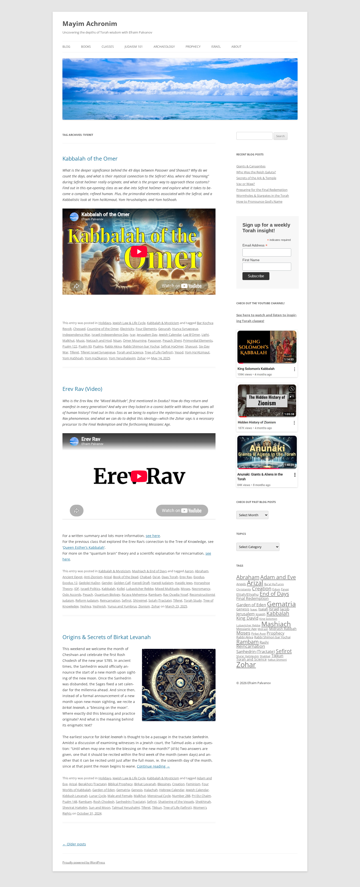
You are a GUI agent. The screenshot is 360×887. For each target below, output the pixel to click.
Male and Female (120, 796)
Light (205, 334)
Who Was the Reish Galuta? (256, 172)
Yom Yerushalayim (122, 358)
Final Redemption (252, 598)
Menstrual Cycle (159, 796)
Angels (241, 584)
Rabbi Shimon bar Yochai (141, 346)
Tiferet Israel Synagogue (98, 352)
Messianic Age (246, 629)
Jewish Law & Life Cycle (129, 323)
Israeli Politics (90, 588)
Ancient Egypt (72, 577)
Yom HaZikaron (96, 358)
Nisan (117, 340)
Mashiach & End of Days (149, 571)
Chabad (145, 577)
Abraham (201, 571)
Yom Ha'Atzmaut (197, 352)
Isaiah (263, 609)
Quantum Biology (107, 594)
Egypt (285, 589)
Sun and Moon (99, 807)
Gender (107, 583)
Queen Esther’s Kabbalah (83, 547)
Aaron (189, 571)
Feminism (193, 784)
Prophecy (193, 47)
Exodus (198, 577)
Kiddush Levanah (75, 796)
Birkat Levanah (145, 784)
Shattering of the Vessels (176, 801)
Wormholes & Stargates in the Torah (262, 195)
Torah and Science (130, 352)
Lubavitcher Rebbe (140, 588)
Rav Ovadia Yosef (175, 594)
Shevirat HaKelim (74, 807)
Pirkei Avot (258, 633)
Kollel (121, 588)
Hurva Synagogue (185, 329)
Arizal (108, 577)
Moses (185, 588)
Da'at (156, 577)
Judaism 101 (134, 47)
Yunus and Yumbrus (122, 606)
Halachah (151, 790)
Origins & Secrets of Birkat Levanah (106, 637)
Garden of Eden (103, 790)
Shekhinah (203, 801)
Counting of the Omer (103, 329)
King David (247, 618)
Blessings (164, 784)
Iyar (132, 334)
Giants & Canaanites (250, 166)
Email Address (254, 245)
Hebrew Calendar (171, 790)
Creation (178, 784)
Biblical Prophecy (120, 784)
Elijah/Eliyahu (247, 594)
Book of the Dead (125, 577)
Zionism (144, 606)
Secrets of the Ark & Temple (256, 178)
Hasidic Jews (183, 583)
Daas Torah (170, 577)
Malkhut (68, 340)
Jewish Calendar (170, 334)
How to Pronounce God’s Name (259, 201)
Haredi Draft (141, 583)
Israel (216, 47)
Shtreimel (140, 600)
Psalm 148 (69, 801)
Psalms (98, 346)
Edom (276, 589)
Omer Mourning (134, 340)
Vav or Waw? (245, 184)
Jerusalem (245, 614)
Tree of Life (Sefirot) (159, 352)
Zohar (141, 358)
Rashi (264, 642)
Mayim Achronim (89, 23)
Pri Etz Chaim (201, 796)
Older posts (74, 844)
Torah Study (193, 600)
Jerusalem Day (147, 334)
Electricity (127, 329)
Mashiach (276, 623)
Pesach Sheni (172, 340)
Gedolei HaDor (89, 583)
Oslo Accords (71, 594)
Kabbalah (108, 588)
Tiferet (74, 352)
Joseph (260, 614)
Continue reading (153, 766)
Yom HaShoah (72, 358)
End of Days (274, 593)
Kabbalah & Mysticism (163, 323)
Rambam (155, 594)
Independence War (76, 334)
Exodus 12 (69, 583)
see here (153, 535)
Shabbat (265, 656)
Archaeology (164, 47)
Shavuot (191, 346)
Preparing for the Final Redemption (262, 189)
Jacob (284, 609)
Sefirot (127, 600)
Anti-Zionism (93, 577)
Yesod (179, 352)
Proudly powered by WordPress (83, 862)
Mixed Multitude (167, 588)
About (236, 47)
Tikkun (157, 807)
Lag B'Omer (191, 334)
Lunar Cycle (97, 796)
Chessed (79, 329)
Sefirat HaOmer (172, 346)
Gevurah (164, 329)
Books (86, 47)
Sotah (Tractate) (160, 600)
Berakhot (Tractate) (92, 784)
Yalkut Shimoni (277, 659)
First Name (251, 260)
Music (80, 340)
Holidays (104, 323)
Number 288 (181, 796)
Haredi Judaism (162, 583)
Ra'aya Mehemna (134, 594)
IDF (76, 588)
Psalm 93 (85, 346)
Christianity (243, 589)
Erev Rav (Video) (82, 388)
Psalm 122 (69, 346)
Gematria (123, 790)
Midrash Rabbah (283, 628)
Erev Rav (186, 577)
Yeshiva (85, 606)
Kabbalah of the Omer (90, 158)
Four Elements (146, 329)
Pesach (88, 594)
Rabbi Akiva (113, 346)
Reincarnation (110, 600)
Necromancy (201, 588)
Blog (66, 47)
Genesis (137, 790)
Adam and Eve (278, 577)
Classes (108, 47)
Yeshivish (99, 606)
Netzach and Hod (99, 340)
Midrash (263, 629)
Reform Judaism (86, 600)
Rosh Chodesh (103, 801)
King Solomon (268, 618)
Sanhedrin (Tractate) (130, 801)
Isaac (253, 609)
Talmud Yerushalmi (126, 807)
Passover (154, 340)
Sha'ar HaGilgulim (247, 656)
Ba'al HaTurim (274, 584)
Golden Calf (122, 583)
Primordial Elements (198, 340)
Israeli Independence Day (110, 334)
